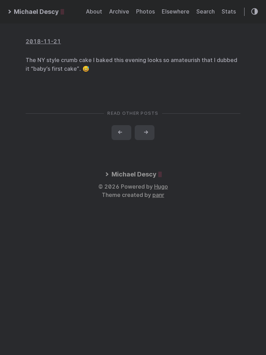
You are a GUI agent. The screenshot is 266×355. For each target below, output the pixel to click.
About (94, 11)
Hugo (161, 186)
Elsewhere (175, 11)
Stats (229, 11)
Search (205, 11)
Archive (119, 11)
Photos (145, 11)
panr (158, 195)
